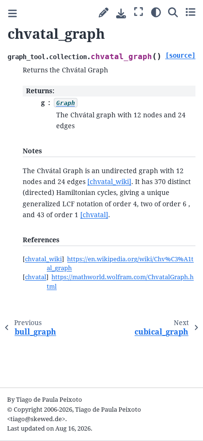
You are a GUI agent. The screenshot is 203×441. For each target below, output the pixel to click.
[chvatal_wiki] (109, 181)
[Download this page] (121, 13)
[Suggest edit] (103, 13)
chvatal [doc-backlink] (35, 277)
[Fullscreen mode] (138, 12)
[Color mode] (156, 12)
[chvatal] (94, 215)
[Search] (173, 12)
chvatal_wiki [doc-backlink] (43, 259)
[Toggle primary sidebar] (12, 13)
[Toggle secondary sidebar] (190, 12)
